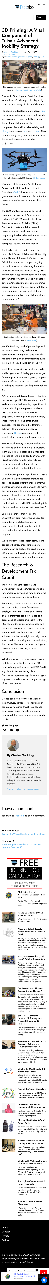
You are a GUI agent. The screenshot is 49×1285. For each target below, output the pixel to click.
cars (25, 131)
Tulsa (43, 111)
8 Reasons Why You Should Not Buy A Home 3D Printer (31, 1142)
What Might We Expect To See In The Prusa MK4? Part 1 (32, 1162)
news (13, 54)
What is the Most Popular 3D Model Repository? (31, 1070)
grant (30, 56)
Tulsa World (31, 340)
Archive (5, 1240)
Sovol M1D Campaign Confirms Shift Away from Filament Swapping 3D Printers (30, 1019)
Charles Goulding (11, 52)
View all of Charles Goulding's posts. (23, 788)
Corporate (6, 54)
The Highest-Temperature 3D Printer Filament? (31, 1182)
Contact (6, 1231)
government (22, 56)
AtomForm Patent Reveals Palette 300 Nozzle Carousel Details (31, 931)
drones (36, 131)
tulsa (42, 56)
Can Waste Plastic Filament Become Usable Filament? (30, 989)
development (11, 56)
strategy (36, 56)
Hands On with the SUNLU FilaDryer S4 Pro (30, 914)
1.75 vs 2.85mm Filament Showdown (30, 1203)
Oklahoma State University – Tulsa (27, 90)
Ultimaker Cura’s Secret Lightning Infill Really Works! (32, 1106)
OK (43, 1273)
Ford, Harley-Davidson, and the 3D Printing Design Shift (31, 958)
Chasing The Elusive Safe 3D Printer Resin (31, 1121)
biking (5, 131)
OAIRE (16, 192)
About (5, 1227)
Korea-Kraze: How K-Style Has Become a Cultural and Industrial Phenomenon (32, 1044)
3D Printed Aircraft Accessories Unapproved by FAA (31, 895)
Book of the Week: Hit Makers (32, 1089)
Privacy (5, 1236)
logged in (19, 815)
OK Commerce (39, 178)
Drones (18, 433)
